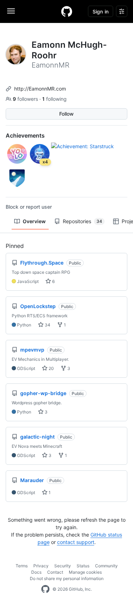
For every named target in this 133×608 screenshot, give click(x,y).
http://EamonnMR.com (40, 89)
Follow (66, 114)
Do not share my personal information (67, 578)
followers (26, 99)
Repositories (82, 221)
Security (62, 565)
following (54, 99)
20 (51, 368)
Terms (22, 565)
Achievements (25, 135)
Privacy (41, 565)
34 (47, 325)
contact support (75, 542)
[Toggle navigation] (11, 11)
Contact (55, 572)
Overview (34, 221)
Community (106, 565)
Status (83, 565)
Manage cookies (85, 572)
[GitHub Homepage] (45, 589)
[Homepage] (66, 11)
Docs (36, 572)
